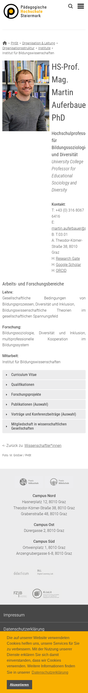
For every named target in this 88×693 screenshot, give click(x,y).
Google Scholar (68, 264)
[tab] (44, 374)
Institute (44, 48)
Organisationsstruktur (18, 48)
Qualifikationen (22, 384)
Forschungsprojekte (26, 394)
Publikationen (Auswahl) (29, 404)
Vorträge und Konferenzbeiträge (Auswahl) (43, 414)
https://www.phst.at (32, 12)
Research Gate (68, 258)
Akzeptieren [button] (19, 684)
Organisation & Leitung (38, 43)
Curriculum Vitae (24, 374)
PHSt (14, 43)
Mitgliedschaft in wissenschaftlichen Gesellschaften (39, 426)
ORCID (61, 270)
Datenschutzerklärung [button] (50, 672)
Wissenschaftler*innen (42, 445)
